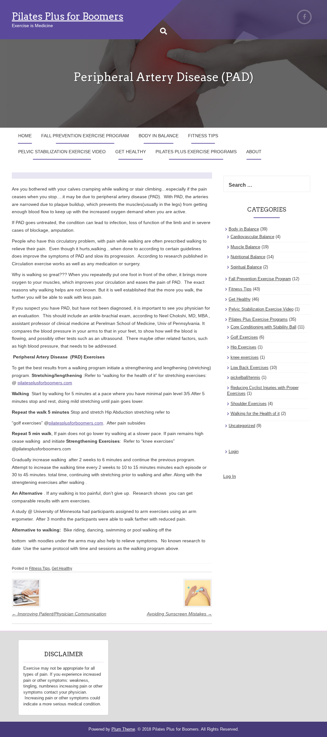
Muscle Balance (245, 246)
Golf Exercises (244, 337)
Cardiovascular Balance (252, 236)
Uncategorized (242, 425)
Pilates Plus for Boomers (67, 16)
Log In (229, 476)
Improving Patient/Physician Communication (59, 613)
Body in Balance (159, 135)
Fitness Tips (203, 135)
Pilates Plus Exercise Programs (196, 151)
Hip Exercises (243, 347)
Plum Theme (123, 729)
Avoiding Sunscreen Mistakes (179, 613)
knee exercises (245, 357)
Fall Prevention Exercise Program (85, 135)
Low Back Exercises (250, 367)
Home (25, 135)
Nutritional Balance (248, 256)
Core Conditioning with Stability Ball (263, 327)
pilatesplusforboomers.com (45, 382)
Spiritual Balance (246, 267)
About (254, 151)
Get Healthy (130, 151)
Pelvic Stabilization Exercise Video (62, 151)
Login (234, 451)
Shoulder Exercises (249, 403)
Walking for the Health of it (255, 413)
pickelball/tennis (245, 377)
